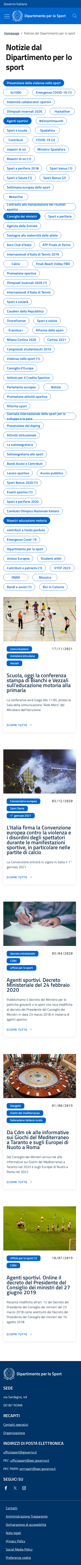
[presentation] (74, 15)
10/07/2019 (62, 1258)
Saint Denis (17, 808)
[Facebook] (6, 1488)
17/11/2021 (62, 648)
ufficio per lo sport (21, 968)
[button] (18, 1557)
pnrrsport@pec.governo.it (38, 1468)
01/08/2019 (62, 1105)
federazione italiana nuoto (26, 1120)
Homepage (11, 33)
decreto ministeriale (22, 953)
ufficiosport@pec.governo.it (29, 1460)
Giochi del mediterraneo (25, 1113)
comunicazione (19, 649)
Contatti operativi (15, 1424)
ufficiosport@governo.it (20, 1452)
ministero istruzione (22, 656)
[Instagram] (25, 1488)
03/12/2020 (62, 801)
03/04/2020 (62, 953)
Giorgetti (15, 1105)
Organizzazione (14, 1432)
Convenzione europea (23, 801)
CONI (13, 961)
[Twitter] (15, 1488)
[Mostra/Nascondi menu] (7, 16)
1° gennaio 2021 (20, 815)
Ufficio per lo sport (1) (23, 1258)
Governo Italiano (15, 3)
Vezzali (14, 663)
